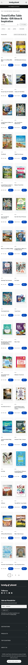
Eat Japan (17, 280)
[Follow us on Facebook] (2, 593)
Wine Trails (17, 341)
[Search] (1, 2)
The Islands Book (5, 311)
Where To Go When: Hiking (7, 248)
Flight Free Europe (19, 154)
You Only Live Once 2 (6, 406)
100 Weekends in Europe (20, 59)
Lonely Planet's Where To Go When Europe (20, 249)
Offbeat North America (6, 533)
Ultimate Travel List (19, 374)
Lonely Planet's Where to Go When (7, 123)
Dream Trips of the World (7, 91)
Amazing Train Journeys (6, 280)
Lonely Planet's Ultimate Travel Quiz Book (20, 472)
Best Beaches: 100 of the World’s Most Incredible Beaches (6, 343)
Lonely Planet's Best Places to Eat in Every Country (20, 407)
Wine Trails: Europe (19, 533)
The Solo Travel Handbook (7, 564)
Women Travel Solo (19, 185)
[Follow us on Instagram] (4, 593)
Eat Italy (3, 471)
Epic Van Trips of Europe (20, 216)
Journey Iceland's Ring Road (6, 440)
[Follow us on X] (6, 593)
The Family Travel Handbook (5, 375)
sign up (5, 610)
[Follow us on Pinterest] (11, 593)
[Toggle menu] (26, 2)
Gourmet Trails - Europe (20, 439)
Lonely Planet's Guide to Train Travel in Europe (7, 185)
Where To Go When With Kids (6, 60)
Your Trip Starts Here (20, 564)
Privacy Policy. (13, 614)
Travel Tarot (17, 311)
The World (3, 154)
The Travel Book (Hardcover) (18, 123)
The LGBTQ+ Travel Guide (20, 503)
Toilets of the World (19, 91)
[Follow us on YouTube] (9, 593)
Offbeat (3, 503)
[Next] (18, 575)
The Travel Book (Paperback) (5, 217)
